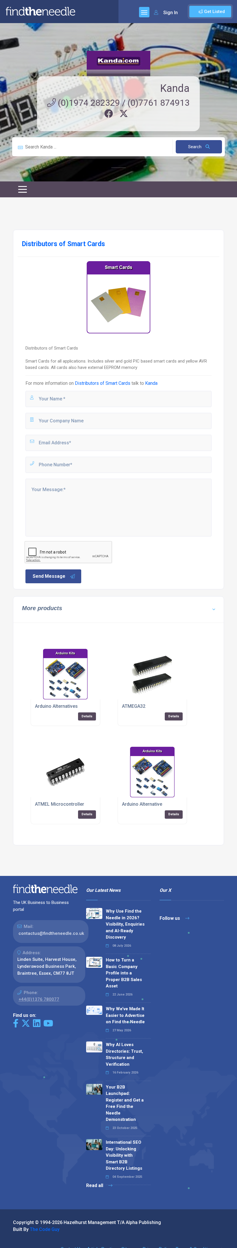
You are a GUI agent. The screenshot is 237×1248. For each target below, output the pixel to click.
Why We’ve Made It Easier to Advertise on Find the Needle (125, 1015)
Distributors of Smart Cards (102, 383)
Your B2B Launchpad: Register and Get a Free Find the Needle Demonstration (125, 1103)
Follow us (170, 918)
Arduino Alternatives (56, 706)
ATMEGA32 (133, 706)
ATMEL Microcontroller (59, 804)
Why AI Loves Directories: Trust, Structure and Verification (124, 1054)
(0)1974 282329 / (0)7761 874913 (123, 103)
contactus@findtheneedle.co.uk (51, 933)
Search (195, 146)
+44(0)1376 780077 (38, 999)
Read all (95, 1185)
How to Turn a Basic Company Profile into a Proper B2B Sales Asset (124, 973)
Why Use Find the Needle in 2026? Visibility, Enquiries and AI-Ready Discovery (125, 924)
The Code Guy (45, 1229)
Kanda (175, 88)
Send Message (49, 576)
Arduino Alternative (142, 804)
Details (87, 716)
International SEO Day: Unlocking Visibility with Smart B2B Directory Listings (124, 1155)
